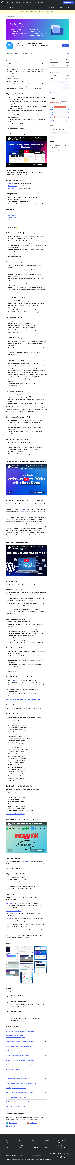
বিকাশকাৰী (33, 1145)
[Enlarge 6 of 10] (31, 956)
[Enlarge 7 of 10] (31, 965)
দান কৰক (47, 1145)
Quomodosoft (12, 188)
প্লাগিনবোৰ (21, 1145)
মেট (59, 1142)
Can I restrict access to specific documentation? (19, 1051)
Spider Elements (10, 935)
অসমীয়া (21, 1155)
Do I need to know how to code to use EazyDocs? (20, 1065)
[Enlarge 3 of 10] (17, 963)
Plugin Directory (10, 7)
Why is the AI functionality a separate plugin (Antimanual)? (21, 1092)
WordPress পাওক (68, 2)
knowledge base (65, 87)
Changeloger (9, 918)
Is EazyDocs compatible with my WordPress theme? (20, 1031)
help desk (66, 85)
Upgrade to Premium (13, 222)
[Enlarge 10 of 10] (45, 963)
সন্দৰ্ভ (6, 1140)
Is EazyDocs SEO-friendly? (13, 1069)
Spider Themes (18, 48)
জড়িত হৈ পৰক (47, 1140)
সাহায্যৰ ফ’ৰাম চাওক (54, 136)
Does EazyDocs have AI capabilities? (16, 1088)
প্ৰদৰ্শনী (20, 1140)
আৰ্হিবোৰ (20, 1147)
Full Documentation (13, 213)
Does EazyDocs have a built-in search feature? (18, 1055)
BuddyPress (61, 1147)
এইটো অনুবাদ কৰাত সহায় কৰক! (48, 11)
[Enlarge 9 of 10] (45, 948)
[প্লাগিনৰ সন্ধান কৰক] (21, 16)
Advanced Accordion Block (13, 911)
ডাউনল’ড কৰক (65, 45)
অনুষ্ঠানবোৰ (46, 1142)
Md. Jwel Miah (34, 1123)
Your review (53, 120)
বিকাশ (31, 53)
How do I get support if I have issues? (16, 1097)
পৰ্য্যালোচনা (17, 53)
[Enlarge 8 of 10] (31, 973)
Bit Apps (10, 183)
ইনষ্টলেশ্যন (25, 53)
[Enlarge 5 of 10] (31, 948)
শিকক (33, 1140)
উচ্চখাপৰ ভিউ (52, 92)
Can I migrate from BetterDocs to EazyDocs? (18, 1078)
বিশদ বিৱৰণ (9, 53)
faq (68, 82)
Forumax (8, 924)
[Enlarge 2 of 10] (17, 955)
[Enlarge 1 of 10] (17, 948)
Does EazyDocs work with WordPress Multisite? (19, 1046)
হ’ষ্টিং (6, 1145)
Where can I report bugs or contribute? (16, 1106)
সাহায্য (68, 53)
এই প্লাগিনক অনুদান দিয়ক (55, 151)
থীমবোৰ (20, 1142)
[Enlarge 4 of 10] (17, 971)
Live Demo (11, 219)
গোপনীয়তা (7, 1147)
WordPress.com (62, 1140)
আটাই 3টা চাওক (66, 78)
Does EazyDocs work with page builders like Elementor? (21, 1083)
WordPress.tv (36, 1147)
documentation (62, 82)
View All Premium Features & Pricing (15, 814)
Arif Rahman (12, 1126)
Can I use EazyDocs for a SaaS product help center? (20, 1041)
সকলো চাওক (66, 120)
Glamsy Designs (12, 186)
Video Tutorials (12, 215)
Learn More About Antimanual (14, 699)
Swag (47, 1147)
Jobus (7, 930)
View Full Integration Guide (32, 699)
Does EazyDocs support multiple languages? (18, 1074)
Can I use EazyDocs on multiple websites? (17, 1102)
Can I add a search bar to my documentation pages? (20, 1060)
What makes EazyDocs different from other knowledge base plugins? (15, 1036)
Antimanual (22, 83)
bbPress (60, 1145)
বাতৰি (7, 1142)
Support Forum (12, 217)
